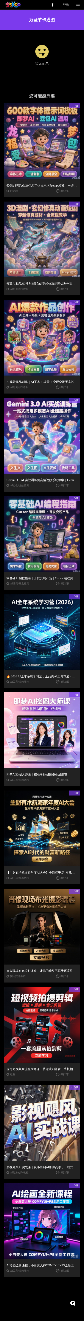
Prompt (14, 190)
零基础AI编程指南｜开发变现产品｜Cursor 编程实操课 (42, 578)
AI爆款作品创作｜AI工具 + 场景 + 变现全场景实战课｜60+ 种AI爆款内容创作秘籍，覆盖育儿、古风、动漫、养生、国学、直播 (42, 382)
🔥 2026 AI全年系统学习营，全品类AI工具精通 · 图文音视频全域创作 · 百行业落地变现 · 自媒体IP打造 (42, 676)
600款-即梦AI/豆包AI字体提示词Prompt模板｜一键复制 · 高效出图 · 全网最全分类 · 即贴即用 (42, 185)
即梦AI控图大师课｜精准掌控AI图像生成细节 (36, 774)
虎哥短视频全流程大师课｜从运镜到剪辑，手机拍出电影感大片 (42, 1069)
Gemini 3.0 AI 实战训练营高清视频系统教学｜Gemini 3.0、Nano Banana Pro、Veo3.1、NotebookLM (42, 480)
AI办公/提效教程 (19, 485)
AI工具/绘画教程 (19, 681)
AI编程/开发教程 (19, 583)
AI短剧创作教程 (19, 289)
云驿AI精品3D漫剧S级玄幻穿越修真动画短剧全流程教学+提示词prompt (42, 283)
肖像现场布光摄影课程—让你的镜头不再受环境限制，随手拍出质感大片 (42, 971)
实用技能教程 (18, 976)
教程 (12, 1074)
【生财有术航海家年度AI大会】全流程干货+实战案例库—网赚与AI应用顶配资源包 (42, 872)
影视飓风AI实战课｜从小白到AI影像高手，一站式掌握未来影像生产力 (42, 1167)
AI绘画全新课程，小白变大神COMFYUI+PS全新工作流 (42, 1265)
